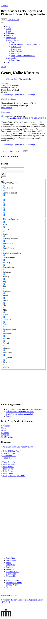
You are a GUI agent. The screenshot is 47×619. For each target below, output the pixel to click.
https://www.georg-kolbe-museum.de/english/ (19, 94)
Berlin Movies (8, 467)
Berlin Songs (16, 53)
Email (25, 151)
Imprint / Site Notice (14, 583)
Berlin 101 (10, 35)
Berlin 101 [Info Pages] (12, 451)
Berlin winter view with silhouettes (20, 412)
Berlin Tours (16, 47)
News (8, 29)
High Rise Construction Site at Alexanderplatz (24, 409)
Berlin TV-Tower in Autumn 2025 (19, 414)
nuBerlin (4, 5)
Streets (13, 42)
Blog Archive (11, 576)
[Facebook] (13, 3)
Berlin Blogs (16, 60)
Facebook (5, 433)
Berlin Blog (10, 558)
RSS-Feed (6, 602)
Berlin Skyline (11, 416)
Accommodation (9, 455)
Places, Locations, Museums (14, 475)
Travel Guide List (9, 462)
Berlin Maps (16, 49)
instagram (31, 600)
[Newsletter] (2, 3)
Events (8, 31)
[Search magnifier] (3, 175)
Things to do (11, 38)
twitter (20, 151)
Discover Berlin (12, 40)
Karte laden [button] (5, 112)
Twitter (4, 430)
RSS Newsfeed (7, 437)
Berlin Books (16, 51)
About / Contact (12, 580)
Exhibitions (10, 33)
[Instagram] (10, 3)
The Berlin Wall (9, 453)
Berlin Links (11, 58)
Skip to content (13, 20)
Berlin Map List (9, 464)
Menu (4, 20)
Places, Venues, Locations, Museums (25, 44)
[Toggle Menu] (2, 22)
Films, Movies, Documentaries (23, 56)
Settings (9, 587)
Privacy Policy (12, 585)
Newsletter (5, 426)
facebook (13, 151)
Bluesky (4, 428)
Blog (8, 26)
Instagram (5, 435)
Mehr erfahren (6, 108)
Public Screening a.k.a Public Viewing (18, 447)
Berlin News (11, 560)
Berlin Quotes (8, 469)
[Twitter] (6, 3)
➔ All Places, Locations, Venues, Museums (27, 118)
